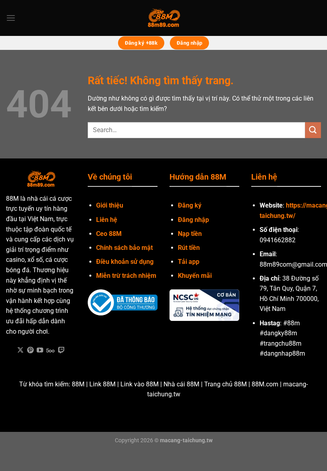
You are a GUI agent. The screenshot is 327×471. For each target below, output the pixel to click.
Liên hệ (106, 220)
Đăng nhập (193, 220)
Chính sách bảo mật (124, 247)
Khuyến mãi (195, 275)
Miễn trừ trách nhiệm (126, 275)
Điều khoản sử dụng (125, 261)
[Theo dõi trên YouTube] (40, 350)
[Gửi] (313, 130)
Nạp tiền (190, 233)
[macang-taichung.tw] (163, 18)
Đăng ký (189, 205)
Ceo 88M (109, 233)
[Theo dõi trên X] (20, 350)
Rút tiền (189, 247)
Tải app (188, 261)
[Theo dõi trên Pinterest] (30, 350)
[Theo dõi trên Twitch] (61, 350)
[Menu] (11, 18)
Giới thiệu (109, 205)
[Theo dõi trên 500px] (50, 350)
